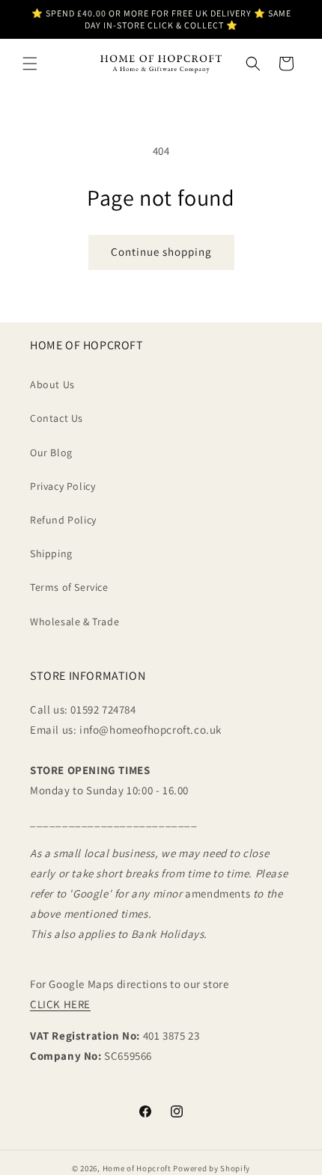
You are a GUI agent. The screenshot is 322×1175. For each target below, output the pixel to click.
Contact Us (56, 418)
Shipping (51, 553)
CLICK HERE (60, 1004)
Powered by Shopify (211, 1168)
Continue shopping (161, 252)
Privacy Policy (62, 486)
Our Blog (51, 452)
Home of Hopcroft (137, 1168)
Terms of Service (69, 587)
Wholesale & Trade (74, 621)
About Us (52, 384)
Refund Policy (63, 520)
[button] (29, 63)
